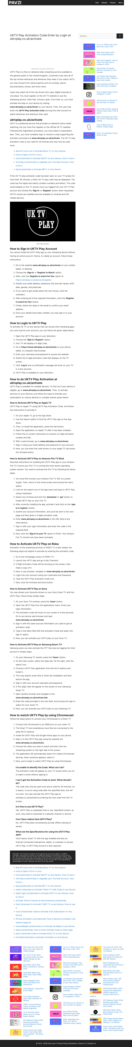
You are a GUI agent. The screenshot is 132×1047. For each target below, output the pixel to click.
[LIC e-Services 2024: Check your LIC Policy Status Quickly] (16, 1014)
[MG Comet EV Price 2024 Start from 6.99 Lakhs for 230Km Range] (16, 949)
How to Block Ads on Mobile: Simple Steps (105, 126)
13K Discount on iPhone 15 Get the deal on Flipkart (107, 101)
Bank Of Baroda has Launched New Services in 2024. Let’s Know (113, 965)
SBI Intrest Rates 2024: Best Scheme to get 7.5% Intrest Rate (112, 1012)
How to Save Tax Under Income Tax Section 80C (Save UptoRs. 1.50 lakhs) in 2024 (33, 1033)
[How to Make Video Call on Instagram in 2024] (89, 95)
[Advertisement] (66, 18)
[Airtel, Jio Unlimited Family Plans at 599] (89, 135)
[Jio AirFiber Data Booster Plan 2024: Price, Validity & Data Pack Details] (89, 78)
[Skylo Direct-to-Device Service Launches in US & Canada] (89, 70)
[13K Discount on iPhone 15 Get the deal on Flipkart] (89, 103)
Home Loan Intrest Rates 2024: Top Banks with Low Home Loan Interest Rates (113, 1028)
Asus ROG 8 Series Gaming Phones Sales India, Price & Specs (107, 111)
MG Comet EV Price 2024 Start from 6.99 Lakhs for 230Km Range (33, 949)
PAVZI (15, 2)
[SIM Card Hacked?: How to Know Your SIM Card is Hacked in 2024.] (89, 62)
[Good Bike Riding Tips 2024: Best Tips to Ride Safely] (16, 975)
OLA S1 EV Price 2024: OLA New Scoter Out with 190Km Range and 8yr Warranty (33, 958)
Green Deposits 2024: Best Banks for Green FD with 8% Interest (112, 957)
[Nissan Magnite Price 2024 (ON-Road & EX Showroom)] (16, 983)
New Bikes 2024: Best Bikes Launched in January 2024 (33, 967)
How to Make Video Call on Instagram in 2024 (107, 93)
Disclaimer (73, 1043)
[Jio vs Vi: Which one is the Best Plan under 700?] (89, 47)
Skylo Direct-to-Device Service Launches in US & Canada (107, 70)
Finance (113, 3)
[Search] (120, 35)
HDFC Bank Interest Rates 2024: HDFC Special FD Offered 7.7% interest (113, 1020)
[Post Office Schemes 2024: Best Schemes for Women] (16, 999)
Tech (97, 3)
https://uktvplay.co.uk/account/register (33, 280)
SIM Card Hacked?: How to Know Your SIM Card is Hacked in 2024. (107, 62)
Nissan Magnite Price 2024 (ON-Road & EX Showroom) (31, 983)
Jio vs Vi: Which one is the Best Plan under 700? (107, 45)
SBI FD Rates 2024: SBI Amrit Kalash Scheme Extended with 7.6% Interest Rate (112, 982)
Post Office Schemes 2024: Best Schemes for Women (32, 998)
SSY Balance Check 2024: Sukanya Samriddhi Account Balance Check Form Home (33, 1023)
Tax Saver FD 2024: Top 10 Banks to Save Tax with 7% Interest (113, 949)
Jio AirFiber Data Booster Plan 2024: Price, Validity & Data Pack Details (107, 78)
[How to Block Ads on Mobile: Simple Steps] (89, 127)
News (121, 3)
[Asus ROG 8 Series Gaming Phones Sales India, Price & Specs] (89, 111)
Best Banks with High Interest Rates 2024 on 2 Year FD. (112, 973)
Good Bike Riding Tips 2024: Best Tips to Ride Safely (32, 975)
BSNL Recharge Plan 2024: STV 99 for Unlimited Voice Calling (107, 119)
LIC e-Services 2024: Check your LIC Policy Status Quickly (31, 1014)
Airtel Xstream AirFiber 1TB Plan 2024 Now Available (107, 85)
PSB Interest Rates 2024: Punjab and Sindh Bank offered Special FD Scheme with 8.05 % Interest (106, 992)
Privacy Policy (62, 1043)
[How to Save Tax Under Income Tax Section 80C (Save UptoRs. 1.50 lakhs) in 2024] (16, 1032)
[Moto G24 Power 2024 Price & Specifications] (89, 55)
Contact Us (91, 1043)
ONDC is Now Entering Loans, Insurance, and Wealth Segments (32, 1006)
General (104, 3)
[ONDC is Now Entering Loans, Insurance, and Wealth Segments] (16, 1006)
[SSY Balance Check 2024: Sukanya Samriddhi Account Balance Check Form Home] (16, 1022)
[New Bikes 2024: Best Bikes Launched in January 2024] (16, 967)
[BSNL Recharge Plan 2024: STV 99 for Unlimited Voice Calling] (89, 119)
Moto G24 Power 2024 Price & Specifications (105, 53)
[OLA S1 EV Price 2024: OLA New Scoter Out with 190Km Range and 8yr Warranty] (16, 957)
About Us (82, 1043)
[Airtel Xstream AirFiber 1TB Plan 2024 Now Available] (89, 86)
